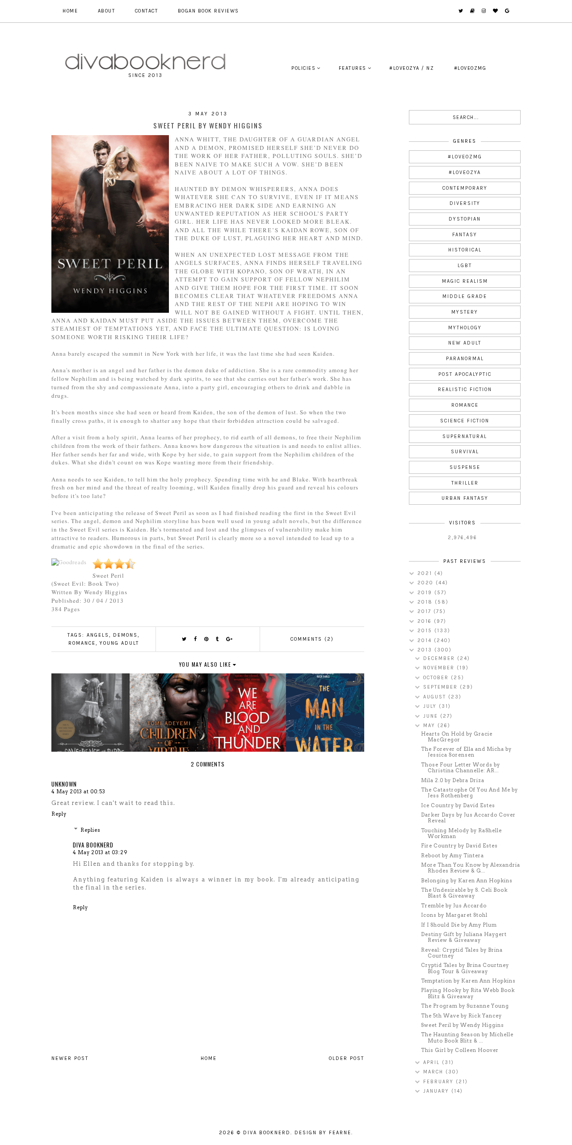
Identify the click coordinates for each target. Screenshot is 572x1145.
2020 (426, 583)
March (434, 1072)
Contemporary (465, 188)
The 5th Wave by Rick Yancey (461, 1016)
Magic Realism (465, 281)
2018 (426, 602)
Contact (146, 11)
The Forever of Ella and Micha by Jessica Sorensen (466, 752)
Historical (465, 250)
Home (70, 11)
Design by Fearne (322, 1133)
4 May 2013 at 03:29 (100, 852)
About (106, 11)
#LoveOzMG (470, 68)
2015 (425, 631)
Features (352, 68)
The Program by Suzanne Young (465, 1006)
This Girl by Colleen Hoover (460, 1050)
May (430, 725)
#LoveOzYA (465, 172)
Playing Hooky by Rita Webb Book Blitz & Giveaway (468, 993)
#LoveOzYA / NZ (411, 68)
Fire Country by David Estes (459, 846)
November (440, 668)
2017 (425, 611)
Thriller (465, 483)
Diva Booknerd (93, 844)
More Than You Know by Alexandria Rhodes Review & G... (470, 868)
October (437, 678)
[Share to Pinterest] (206, 639)
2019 (425, 593)
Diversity (465, 203)
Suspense (465, 467)
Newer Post (69, 1058)
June (431, 716)
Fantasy (464, 235)
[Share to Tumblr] (217, 639)
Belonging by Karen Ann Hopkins (467, 880)
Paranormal (465, 359)
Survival (465, 452)
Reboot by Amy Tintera (452, 855)
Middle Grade (464, 296)
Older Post (346, 1058)
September (441, 687)
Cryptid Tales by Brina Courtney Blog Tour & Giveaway (465, 968)
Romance (82, 643)
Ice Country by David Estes (458, 805)
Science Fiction (464, 421)
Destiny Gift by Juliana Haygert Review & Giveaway (464, 937)
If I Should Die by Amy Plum (459, 925)
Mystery (464, 312)
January (437, 1091)
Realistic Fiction (465, 389)
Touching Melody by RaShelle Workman (461, 833)
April (432, 1062)
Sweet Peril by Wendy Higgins (462, 1025)
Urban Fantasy (465, 498)
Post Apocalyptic (465, 374)
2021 (425, 573)
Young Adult (119, 643)
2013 (425, 650)
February (439, 1082)
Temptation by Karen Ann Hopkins (468, 981)
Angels (98, 635)
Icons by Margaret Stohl (454, 915)
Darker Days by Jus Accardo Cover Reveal (468, 818)
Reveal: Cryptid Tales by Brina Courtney (462, 953)
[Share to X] (184, 639)
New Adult (464, 343)
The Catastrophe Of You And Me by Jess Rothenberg (469, 793)
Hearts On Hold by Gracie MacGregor (456, 737)
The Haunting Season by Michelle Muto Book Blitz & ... (467, 1037)
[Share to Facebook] (196, 639)
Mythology (465, 328)
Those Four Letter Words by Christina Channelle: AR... (460, 768)
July (431, 706)
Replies (90, 830)
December (440, 658)
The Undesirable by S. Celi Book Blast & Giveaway (464, 893)
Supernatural (464, 436)
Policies (303, 68)
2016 (425, 621)
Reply (59, 814)
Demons (125, 635)
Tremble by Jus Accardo (454, 905)
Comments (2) (312, 639)
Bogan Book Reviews (208, 11)
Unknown (64, 783)
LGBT (465, 265)
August (435, 697)
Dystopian (465, 219)
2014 (425, 640)
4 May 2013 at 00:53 (78, 791)
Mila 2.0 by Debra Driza (452, 780)
